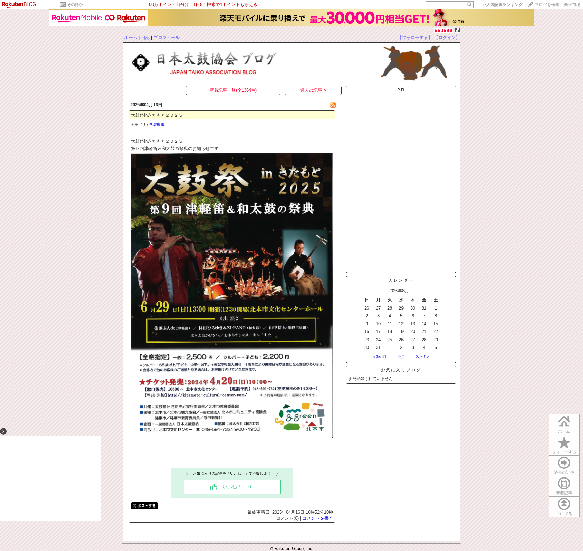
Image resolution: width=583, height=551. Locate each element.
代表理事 (156, 125)
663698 (444, 30)
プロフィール (167, 37)
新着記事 (564, 493)
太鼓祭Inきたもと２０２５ (157, 115)
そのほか (75, 4)
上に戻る (564, 513)
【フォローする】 (415, 37)
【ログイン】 (447, 37)
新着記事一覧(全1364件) (233, 90)
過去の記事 (564, 472)
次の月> (422, 357)
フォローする (564, 452)
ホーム (130, 37)
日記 (145, 37)
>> (502, 4)
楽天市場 (572, 4)
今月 (401, 357)
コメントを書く (317, 518)
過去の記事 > (313, 90)
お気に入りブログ (401, 370)
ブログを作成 (547, 4)
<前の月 (379, 357)
